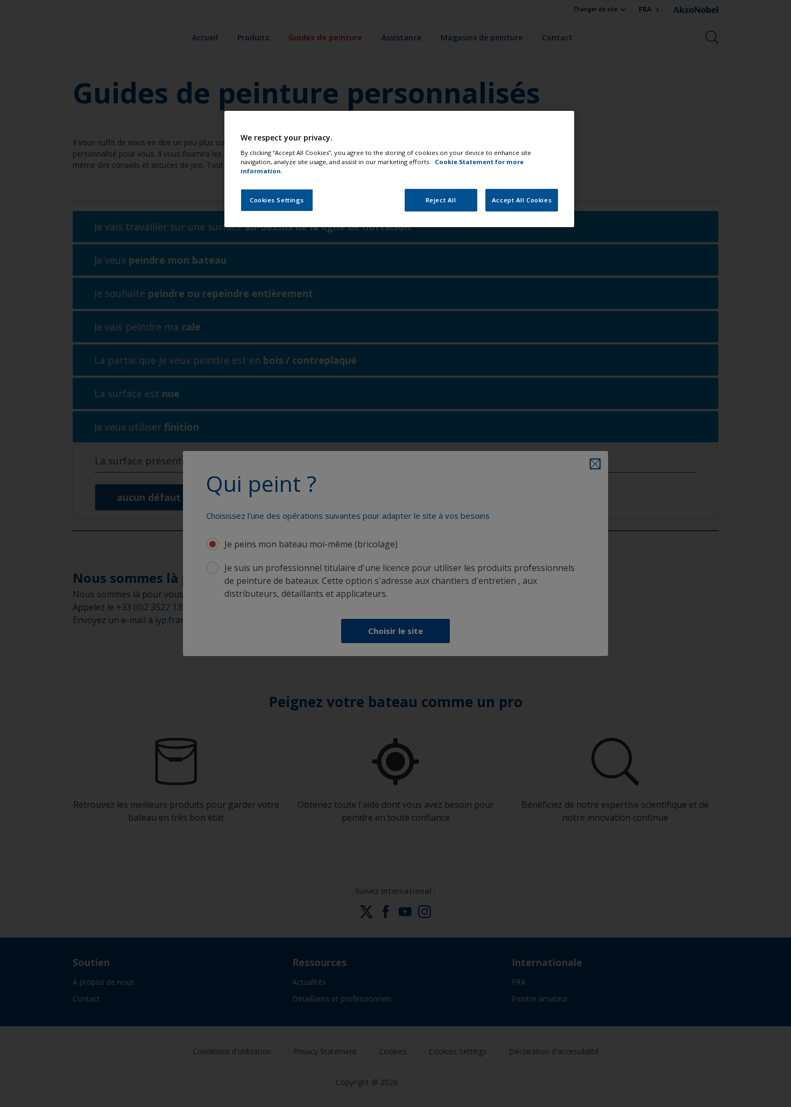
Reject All (441, 200)
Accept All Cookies (522, 200)
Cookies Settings (277, 200)
